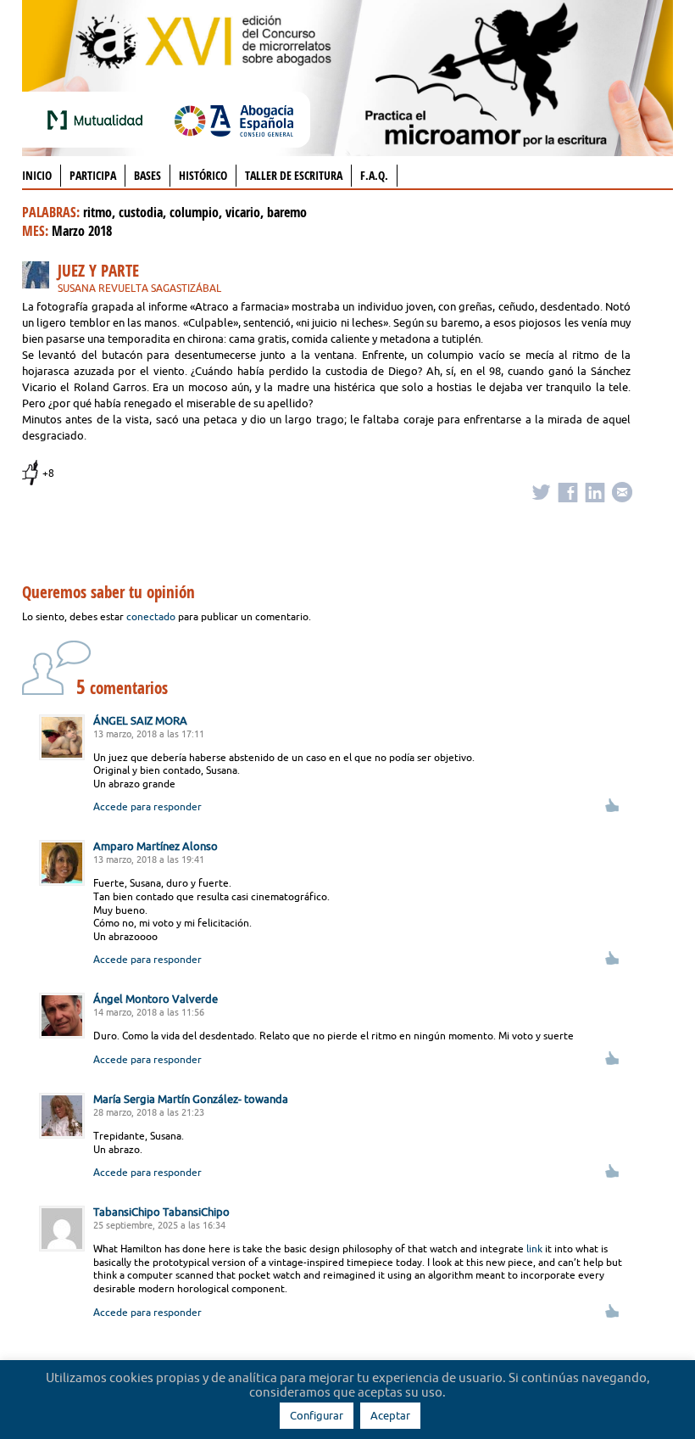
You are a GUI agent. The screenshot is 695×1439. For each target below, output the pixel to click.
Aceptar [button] (390, 1415)
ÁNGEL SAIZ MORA (140, 720)
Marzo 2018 (82, 230)
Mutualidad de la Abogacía (98, 120)
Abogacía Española (234, 120)
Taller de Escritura (293, 175)
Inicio (37, 175)
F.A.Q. (374, 175)
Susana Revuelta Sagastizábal (139, 288)
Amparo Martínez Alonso (155, 846)
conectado (150, 616)
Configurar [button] (316, 1415)
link (534, 1248)
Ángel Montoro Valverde (155, 999)
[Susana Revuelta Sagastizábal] (40, 277)
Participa (93, 175)
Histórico (203, 175)
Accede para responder (147, 806)
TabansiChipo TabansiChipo (161, 1212)
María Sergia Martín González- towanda (190, 1099)
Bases (147, 175)
